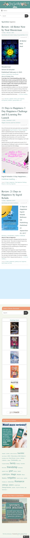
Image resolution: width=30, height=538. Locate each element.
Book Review (12, 458)
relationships (11, 481)
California (4, 460)
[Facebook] (18, 3)
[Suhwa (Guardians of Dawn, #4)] (14, 363)
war (25, 487)
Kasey (4, 32)
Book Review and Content (7, 35)
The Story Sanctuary (7, 534)
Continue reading (9, 179)
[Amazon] (28, 3)
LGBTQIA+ (6, 474)
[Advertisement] (15, 284)
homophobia (4, 100)
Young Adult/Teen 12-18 (22, 35)
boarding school (5, 458)
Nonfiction (18, 122)
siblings (5, 485)
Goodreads (15, 74)
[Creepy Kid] (14, 348)
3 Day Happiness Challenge (20, 182)
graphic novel (5, 471)
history (15, 471)
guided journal (18, 261)
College (8, 460)
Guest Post (13, 122)
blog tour (4, 184)
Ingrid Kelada (5, 263)
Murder (19, 474)
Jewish (19, 471)
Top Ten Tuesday (20, 487)
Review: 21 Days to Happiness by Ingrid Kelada (12, 194)
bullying (22, 458)
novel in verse (20, 478)
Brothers (18, 458)
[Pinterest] (23, 3)
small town (17, 485)
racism (25, 478)
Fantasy (15, 35)
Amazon (4, 74)
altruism (7, 98)
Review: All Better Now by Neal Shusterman (13, 28)
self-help (10, 263)
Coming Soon (14, 320)
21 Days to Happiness (9, 182)
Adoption (4, 453)
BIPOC (9, 456)
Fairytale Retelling (5, 463)
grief (18, 98)
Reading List (4, 481)
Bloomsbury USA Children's (18, 456)
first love (4, 467)
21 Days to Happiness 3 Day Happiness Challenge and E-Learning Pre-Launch (14, 112)
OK (26, 15)
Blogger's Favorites (6, 122)
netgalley (11, 478)
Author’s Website (20, 235)
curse (19, 460)
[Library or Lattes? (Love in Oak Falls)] (14, 377)
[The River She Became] (14, 334)
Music (23, 474)
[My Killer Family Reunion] (14, 406)
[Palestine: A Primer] (14, 391)
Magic (13, 474)
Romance (19, 481)
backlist (21, 453)
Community (14, 460)
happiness (22, 98)
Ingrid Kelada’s (18, 130)
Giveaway (20, 467)
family (15, 98)
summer (13, 487)
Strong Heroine (6, 487)
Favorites (23, 463)
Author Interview (13, 453)
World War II (4, 489)
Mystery (4, 478)
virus (20, 100)
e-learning (8, 184)
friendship (12, 467)
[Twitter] (21, 3)
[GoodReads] (25, 3)
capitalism (11, 98)
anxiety (8, 453)
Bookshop (9, 74)
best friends (4, 456)
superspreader (16, 100)
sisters (11, 485)
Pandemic (10, 100)
